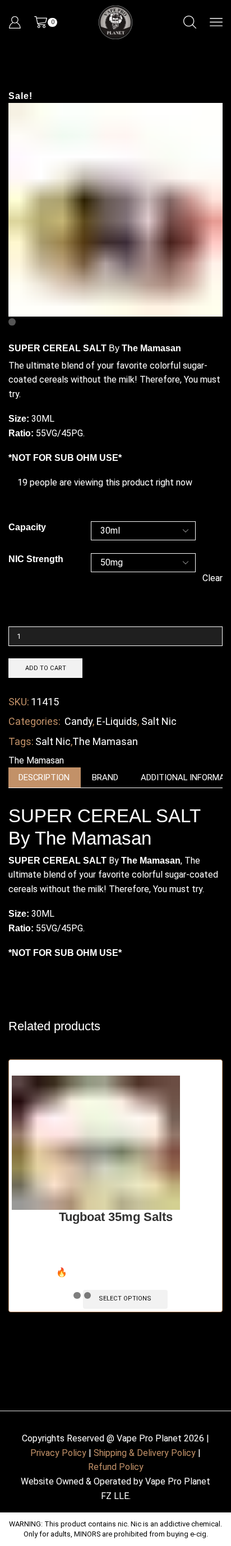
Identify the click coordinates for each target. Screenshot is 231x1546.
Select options (125, 1298)
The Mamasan (105, 741)
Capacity (27, 527)
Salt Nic (159, 721)
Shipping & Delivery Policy (145, 1453)
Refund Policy (116, 1467)
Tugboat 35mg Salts (116, 1217)
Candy (78, 721)
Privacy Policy (58, 1453)
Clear (212, 578)
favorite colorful (130, 874)
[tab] (44, 777)
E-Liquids (116, 721)
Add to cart (45, 668)
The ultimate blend (46, 365)
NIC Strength (35, 559)
